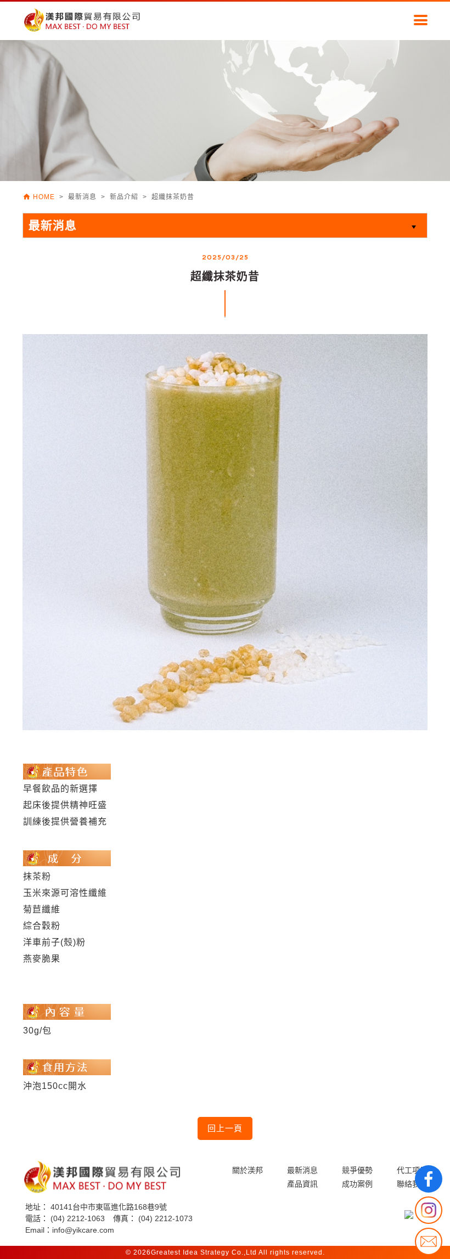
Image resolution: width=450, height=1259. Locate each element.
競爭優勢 (357, 1170)
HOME (39, 197)
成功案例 (357, 1183)
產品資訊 (302, 1183)
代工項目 (412, 1170)
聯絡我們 (412, 1183)
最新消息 (302, 1170)
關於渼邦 (247, 1170)
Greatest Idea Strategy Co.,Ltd (204, 1252)
